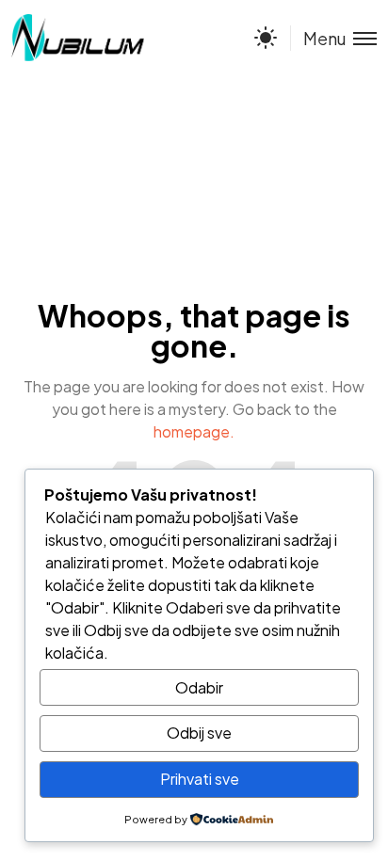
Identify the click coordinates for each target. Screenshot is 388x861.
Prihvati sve (199, 779)
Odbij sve (199, 732)
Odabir (199, 687)
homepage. (194, 431)
